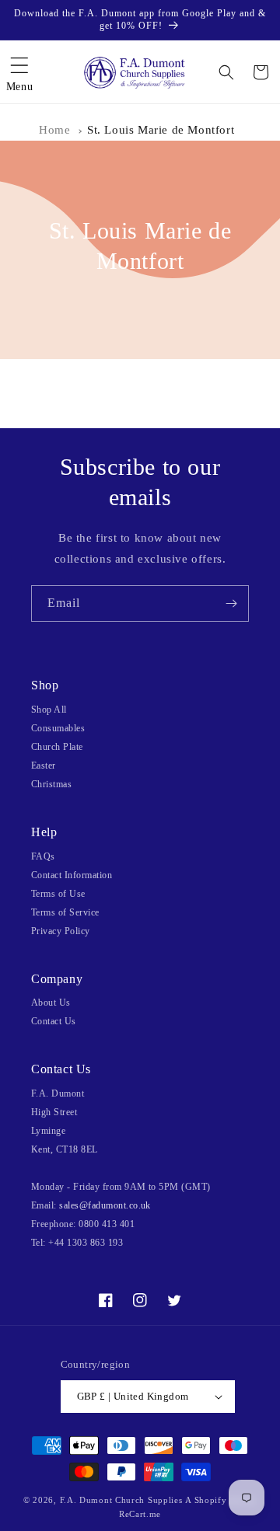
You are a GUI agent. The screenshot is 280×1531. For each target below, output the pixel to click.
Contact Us (53, 1021)
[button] (19, 72)
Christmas (51, 784)
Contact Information (71, 875)
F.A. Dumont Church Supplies (121, 1500)
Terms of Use (58, 893)
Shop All (49, 709)
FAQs (43, 856)
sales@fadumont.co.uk (105, 1205)
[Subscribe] (231, 603)
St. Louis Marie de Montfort (160, 130)
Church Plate (57, 746)
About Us (51, 1002)
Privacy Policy (60, 931)
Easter (43, 765)
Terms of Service (65, 912)
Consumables (58, 728)
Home (54, 130)
